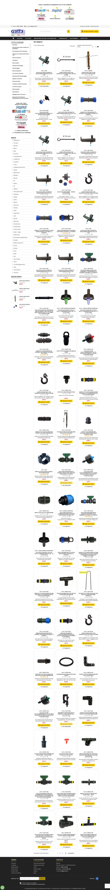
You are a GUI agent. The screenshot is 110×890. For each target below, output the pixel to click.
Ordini (35, 867)
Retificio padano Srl (18, 243)
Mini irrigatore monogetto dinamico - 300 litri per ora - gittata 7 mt (66, 714)
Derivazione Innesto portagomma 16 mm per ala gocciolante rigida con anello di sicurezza (66, 635)
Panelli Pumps (16, 226)
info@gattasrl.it (33, 26)
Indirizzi (35, 871)
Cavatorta (16, 162)
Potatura (28, 38)
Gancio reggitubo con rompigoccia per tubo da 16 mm (44, 392)
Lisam (14, 210)
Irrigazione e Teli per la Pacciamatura (45, 38)
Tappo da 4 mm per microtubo (66, 392)
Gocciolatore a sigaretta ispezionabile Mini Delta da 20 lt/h (88, 232)
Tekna (15, 261)
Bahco (15, 148)
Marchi (13, 138)
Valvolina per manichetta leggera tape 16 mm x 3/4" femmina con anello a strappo (88, 514)
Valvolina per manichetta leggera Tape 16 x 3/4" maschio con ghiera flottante (66, 473)
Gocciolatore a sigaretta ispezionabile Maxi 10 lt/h (44, 192)
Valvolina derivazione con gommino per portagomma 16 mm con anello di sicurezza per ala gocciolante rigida (44, 795)
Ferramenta (15, 92)
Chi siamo (20, 38)
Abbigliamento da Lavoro (19, 94)
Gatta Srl (15, 189)
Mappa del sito (14, 867)
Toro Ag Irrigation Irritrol (19, 264)
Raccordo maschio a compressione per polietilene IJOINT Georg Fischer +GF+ (66, 514)
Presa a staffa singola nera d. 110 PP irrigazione (44, 472)
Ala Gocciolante (16, 57)
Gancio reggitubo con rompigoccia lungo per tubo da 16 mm (66, 153)
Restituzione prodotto (39, 865)
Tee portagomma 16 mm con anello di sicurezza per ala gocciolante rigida (88, 836)
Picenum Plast (16, 229)
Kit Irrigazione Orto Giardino (19, 51)
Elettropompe (16, 89)
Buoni (35, 873)
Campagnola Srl (17, 156)
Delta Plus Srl (16, 172)
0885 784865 (20, 26)
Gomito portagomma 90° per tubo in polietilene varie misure (88, 713)
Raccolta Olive (16, 81)
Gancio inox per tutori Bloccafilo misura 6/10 (25, 296)
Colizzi (15, 164)
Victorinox (15, 272)
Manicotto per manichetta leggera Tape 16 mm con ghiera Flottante (44, 352)
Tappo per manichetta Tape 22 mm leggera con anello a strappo (66, 554)
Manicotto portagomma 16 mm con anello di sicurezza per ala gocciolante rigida (88, 393)
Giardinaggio (63, 38)
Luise (14, 216)
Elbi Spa (15, 178)
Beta (14, 151)
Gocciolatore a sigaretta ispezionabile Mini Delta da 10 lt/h (44, 153)
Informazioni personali (39, 863)
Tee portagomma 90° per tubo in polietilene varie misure (66, 594)
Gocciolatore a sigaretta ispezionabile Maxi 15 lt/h (88, 152)
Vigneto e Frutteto (17, 78)
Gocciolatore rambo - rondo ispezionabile (66, 192)
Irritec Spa (16, 205)
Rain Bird (15, 240)
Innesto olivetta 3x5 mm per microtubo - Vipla (88, 794)
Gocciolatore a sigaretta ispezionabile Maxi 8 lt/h (66, 271)
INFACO (15, 202)
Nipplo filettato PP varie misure (44, 512)
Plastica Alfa (16, 234)
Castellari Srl (16, 159)
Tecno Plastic (16, 259)
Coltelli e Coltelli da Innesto (19, 84)
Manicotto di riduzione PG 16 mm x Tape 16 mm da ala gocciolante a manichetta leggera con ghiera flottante (88, 554)
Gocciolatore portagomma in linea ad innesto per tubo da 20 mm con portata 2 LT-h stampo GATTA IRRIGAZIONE (44, 311)
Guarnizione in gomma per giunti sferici (66, 674)
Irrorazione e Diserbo (17, 73)
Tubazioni (15, 60)
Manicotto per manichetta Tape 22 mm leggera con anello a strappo (44, 232)
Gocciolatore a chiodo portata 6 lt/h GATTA (66, 754)
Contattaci (84, 38)
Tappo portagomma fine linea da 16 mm (66, 351)
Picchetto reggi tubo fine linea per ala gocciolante (66, 432)
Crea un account (94, 26)
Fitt (14, 186)
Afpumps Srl (16, 140)
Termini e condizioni (16, 873)
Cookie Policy (14, 871)
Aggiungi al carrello (44, 83)
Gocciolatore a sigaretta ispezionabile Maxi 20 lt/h (44, 271)
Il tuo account (39, 860)
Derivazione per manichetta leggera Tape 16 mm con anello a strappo (44, 634)
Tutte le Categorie (17, 42)
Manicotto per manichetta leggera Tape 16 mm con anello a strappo (88, 113)
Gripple (15, 197)
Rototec (15, 248)
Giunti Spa (15, 194)
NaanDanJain (16, 224)
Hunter (15, 199)
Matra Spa (16, 221)
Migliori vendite (16, 276)
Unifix (14, 267)
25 (65, 853)
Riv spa (15, 245)
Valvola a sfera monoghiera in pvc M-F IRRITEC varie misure (66, 835)
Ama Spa (15, 143)
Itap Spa (15, 207)
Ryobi (14, 253)
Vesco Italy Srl (16, 270)
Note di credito (37, 869)
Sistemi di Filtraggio (17, 65)
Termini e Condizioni (31, 884)
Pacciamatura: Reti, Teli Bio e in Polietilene (20, 48)
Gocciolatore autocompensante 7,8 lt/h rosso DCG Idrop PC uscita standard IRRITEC (88, 352)
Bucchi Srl (15, 153)
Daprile (15, 170)
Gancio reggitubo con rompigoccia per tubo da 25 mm (88, 633)
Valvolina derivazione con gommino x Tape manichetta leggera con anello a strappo (88, 271)
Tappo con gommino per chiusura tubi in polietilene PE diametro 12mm (88, 433)
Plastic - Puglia (17, 232)
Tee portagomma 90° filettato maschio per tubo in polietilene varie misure (88, 755)
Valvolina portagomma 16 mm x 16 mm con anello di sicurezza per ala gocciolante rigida (66, 795)
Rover (14, 251)
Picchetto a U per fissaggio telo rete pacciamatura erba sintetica (88, 595)
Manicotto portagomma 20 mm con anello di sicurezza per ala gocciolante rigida (44, 595)
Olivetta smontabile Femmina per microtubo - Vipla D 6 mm (44, 754)
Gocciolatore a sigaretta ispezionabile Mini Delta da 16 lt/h (25, 280)
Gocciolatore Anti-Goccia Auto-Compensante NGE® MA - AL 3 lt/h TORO (66, 311)
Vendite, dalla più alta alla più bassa (85, 46)
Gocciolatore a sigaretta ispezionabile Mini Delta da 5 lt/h (66, 113)
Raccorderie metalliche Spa (20, 237)
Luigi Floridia (16, 213)
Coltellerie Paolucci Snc (19, 167)
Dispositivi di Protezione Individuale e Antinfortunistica (20, 97)
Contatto (59, 860)
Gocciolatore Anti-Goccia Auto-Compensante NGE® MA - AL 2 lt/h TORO (88, 311)
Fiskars (15, 183)
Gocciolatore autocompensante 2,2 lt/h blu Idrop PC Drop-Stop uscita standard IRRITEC (88, 473)
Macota (15, 218)
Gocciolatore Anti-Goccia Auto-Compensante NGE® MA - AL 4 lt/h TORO (44, 554)
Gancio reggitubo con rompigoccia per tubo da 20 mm (88, 192)
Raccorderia (74, 38)
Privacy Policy (14, 869)
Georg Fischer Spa (18, 191)
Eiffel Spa (15, 175)
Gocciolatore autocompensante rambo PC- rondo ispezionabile (25, 304)
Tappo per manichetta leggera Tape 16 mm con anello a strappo (66, 231)
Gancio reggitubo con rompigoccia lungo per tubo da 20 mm (25, 288)
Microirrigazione (16, 71)
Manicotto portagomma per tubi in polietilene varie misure (44, 432)
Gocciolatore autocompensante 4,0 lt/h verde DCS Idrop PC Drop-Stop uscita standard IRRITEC (44, 714)
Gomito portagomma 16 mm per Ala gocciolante (88, 674)
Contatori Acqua (16, 86)
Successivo (71, 853)
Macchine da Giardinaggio (19, 76)
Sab (14, 256)
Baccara (15, 145)
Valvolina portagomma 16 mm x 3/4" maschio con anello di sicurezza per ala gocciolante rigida (44, 836)
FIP (14, 180)
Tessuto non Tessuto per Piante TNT (20, 54)
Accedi (87, 26)
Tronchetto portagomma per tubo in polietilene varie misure (44, 674)
